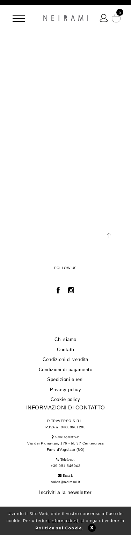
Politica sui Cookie (58, 528)
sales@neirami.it (65, 482)
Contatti (65, 349)
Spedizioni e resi (65, 379)
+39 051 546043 (65, 466)
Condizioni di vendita (65, 359)
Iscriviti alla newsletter (65, 492)
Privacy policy (65, 389)
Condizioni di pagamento (66, 369)
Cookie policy (65, 399)
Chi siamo (65, 339)
